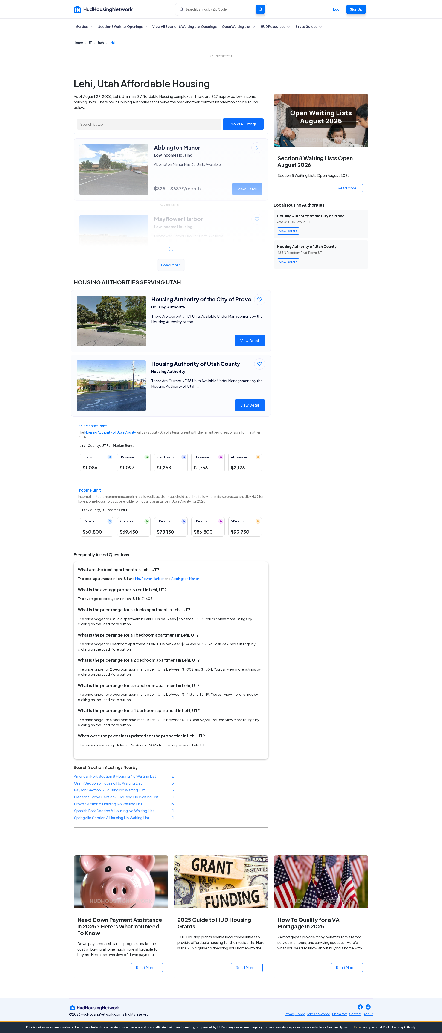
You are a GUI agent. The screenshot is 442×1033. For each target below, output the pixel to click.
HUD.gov (356, 1027)
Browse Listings (243, 124)
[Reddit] (368, 1007)
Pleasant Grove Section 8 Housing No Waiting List (116, 796)
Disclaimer (339, 1014)
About (368, 1014)
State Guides (307, 26)
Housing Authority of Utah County (110, 432)
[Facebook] (360, 1007)
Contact (355, 1014)
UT (90, 43)
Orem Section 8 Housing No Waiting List (108, 783)
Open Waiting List (236, 26)
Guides (82, 26)
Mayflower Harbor (149, 578)
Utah (100, 43)
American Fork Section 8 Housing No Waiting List (115, 776)
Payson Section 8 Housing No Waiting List (109, 790)
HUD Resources (273, 26)
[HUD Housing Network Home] (103, 9)
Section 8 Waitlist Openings (120, 26)
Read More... (349, 188)
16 (172, 803)
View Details (288, 231)
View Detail (249, 340)
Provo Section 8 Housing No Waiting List (108, 803)
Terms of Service (318, 1014)
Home (78, 43)
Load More (171, 264)
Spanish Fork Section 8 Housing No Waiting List (114, 810)
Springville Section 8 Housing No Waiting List (111, 817)
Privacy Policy (295, 1014)
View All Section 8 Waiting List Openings (184, 26)
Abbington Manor (185, 578)
